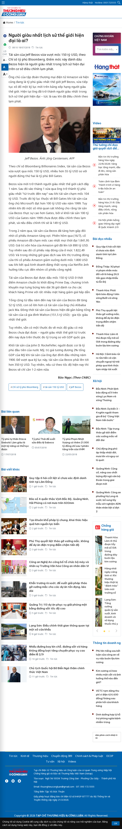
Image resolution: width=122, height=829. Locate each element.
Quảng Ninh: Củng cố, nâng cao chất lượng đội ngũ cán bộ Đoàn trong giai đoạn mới (108, 476)
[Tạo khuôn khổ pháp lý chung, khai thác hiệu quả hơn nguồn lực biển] (14, 526)
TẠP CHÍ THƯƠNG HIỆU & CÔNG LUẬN (59, 815)
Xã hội (97, 381)
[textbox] (107, 49)
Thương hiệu (40, 756)
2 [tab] (109, 631)
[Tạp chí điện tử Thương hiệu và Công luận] (18, 772)
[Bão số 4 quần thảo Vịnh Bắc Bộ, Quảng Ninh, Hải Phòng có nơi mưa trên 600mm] (14, 505)
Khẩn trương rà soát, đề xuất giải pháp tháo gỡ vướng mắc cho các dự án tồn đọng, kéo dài (58, 587)
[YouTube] (13, 781)
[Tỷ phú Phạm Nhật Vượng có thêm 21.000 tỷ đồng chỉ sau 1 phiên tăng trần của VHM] (76, 425)
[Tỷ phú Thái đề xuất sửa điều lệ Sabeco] (46, 425)
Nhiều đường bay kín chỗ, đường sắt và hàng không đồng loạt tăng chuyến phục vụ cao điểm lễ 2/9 (58, 650)
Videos (72, 761)
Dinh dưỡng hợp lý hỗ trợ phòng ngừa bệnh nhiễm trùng (108, 718)
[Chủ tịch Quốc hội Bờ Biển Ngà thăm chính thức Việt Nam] (14, 674)
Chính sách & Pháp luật (89, 756)
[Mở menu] (3, 3)
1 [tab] (104, 631)
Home (9, 22)
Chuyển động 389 (61, 756)
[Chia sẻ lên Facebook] (5, 36)
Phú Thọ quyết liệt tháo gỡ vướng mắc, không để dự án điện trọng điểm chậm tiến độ (108, 318)
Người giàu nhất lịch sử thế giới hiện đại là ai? (46, 37)
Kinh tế (25, 756)
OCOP (109, 756)
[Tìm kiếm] (119, 3)
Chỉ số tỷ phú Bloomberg (25, 387)
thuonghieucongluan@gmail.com (57, 786)
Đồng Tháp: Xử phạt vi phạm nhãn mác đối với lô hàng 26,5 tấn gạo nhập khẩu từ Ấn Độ (108, 274)
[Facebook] (6, 781)
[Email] (19, 781)
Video (97, 123)
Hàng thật (87, 3)
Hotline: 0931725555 (105, 3)
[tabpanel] (106, 582)
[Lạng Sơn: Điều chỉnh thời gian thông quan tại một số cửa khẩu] (14, 632)
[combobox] (107, 49)
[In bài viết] (5, 44)
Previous (97, 631)
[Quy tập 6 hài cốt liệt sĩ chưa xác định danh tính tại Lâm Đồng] (14, 484)
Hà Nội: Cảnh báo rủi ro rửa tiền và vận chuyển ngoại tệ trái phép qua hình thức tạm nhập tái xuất (108, 362)
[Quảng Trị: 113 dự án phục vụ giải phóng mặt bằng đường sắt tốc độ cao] (14, 611)
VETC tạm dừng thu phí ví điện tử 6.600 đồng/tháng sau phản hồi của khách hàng (107, 698)
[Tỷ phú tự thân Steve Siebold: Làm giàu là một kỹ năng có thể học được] (15, 425)
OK (115, 823)
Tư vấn (50, 761)
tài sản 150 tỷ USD (54, 387)
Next (116, 631)
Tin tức (20, 22)
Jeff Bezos (76, 387)
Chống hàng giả (107, 527)
